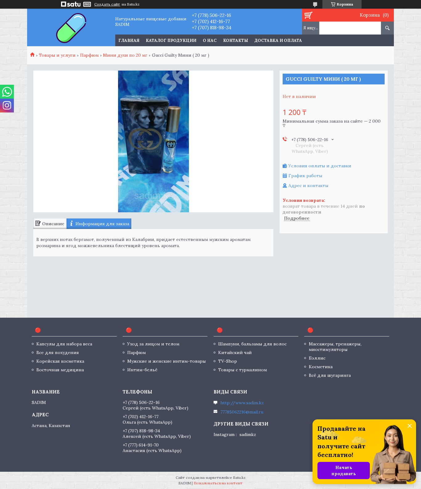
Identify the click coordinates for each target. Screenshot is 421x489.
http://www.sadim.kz (242, 402)
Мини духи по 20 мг (125, 55)
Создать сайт (107, 4)
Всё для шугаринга (330, 375)
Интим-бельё (142, 370)
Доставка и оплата (278, 40)
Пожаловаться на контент (218, 483)
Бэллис (317, 358)
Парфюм (89, 55)
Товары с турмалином (242, 370)
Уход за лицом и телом (153, 344)
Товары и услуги (57, 55)
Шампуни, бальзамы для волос (252, 344)
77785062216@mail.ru (241, 412)
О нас (210, 40)
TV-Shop (227, 361)
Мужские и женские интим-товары (166, 361)
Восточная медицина (60, 370)
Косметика (321, 366)
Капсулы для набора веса (64, 344)
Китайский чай (235, 352)
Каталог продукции (171, 40)
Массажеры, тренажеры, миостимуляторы (335, 346)
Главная (128, 40)
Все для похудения (57, 352)
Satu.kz (239, 477)
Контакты (235, 40)
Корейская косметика (60, 361)
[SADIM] (71, 27)
